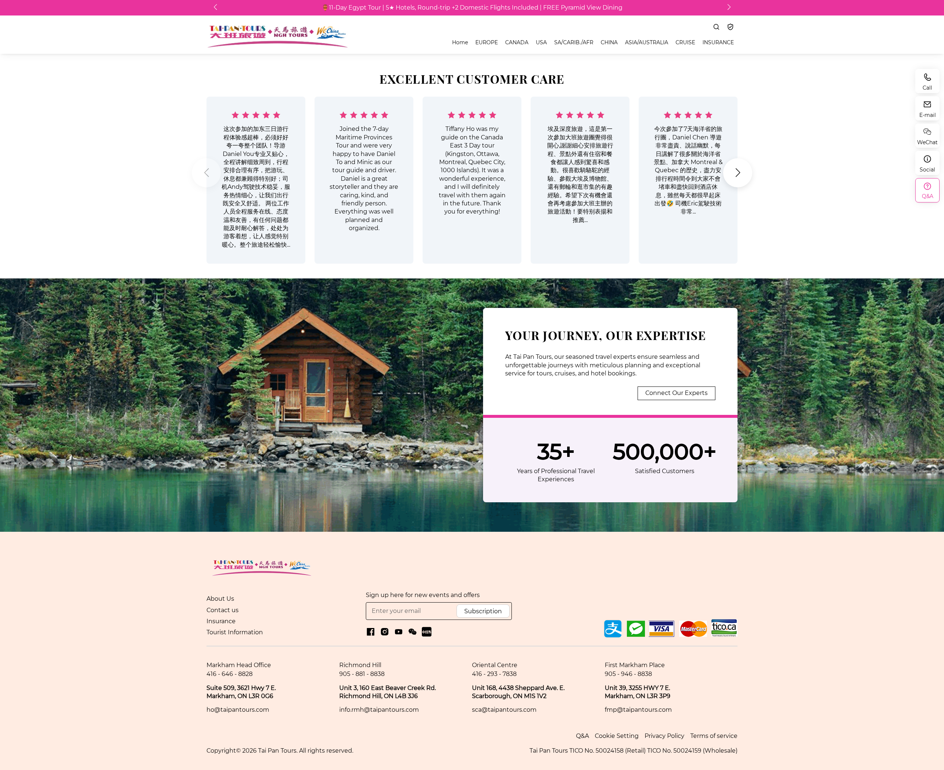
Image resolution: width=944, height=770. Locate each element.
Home (460, 42)
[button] (206, 172)
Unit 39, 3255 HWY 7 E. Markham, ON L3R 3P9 (637, 692)
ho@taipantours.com (237, 709)
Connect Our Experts (676, 392)
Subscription (483, 611)
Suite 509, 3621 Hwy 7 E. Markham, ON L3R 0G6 (241, 692)
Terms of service (714, 735)
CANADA (516, 42)
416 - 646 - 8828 (229, 673)
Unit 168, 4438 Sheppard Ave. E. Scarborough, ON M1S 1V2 (518, 692)
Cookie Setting (617, 735)
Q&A (582, 735)
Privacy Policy (664, 735)
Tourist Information (234, 632)
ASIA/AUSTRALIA (646, 42)
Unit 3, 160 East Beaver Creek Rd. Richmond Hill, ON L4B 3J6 (387, 692)
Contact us (222, 610)
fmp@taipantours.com (638, 709)
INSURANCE (718, 42)
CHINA (609, 42)
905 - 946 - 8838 (628, 673)
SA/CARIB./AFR (573, 42)
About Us (220, 598)
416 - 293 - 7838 (494, 673)
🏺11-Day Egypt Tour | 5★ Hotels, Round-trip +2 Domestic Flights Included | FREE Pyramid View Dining (472, 7)
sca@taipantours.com (504, 709)
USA (541, 42)
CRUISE (685, 42)
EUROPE (486, 42)
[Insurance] (730, 27)
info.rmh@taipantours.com (379, 709)
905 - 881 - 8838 (362, 673)
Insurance (221, 621)
